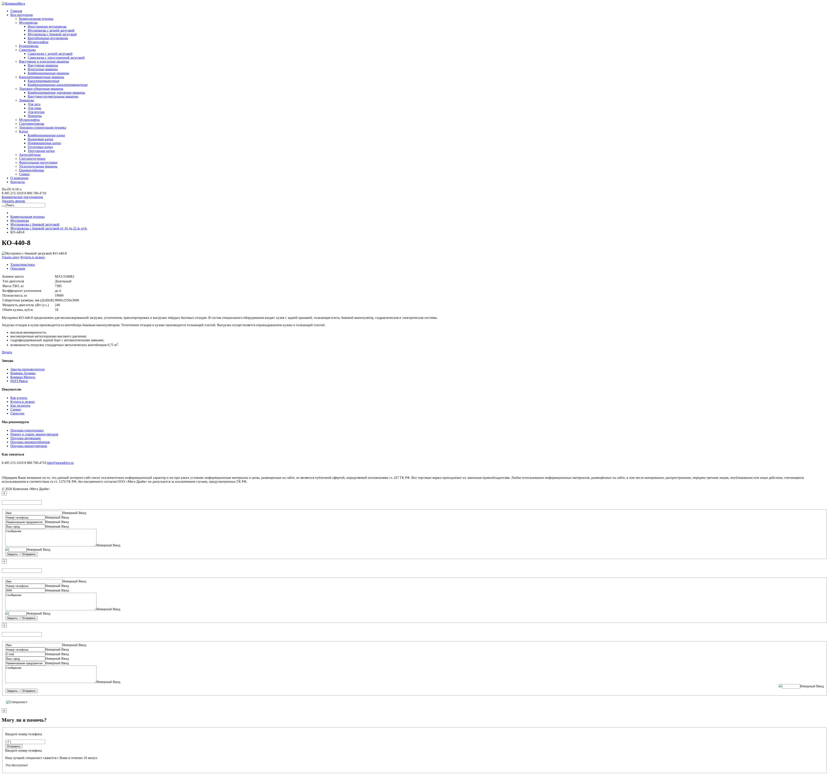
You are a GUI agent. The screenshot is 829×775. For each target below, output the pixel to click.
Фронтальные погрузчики (38, 162)
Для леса (34, 104)
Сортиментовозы (31, 123)
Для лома (34, 108)
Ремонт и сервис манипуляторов (34, 434)
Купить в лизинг (33, 257)
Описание (17, 268)
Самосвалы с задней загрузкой (50, 53)
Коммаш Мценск (22, 377)
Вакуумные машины (43, 65)
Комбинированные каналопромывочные (58, 85)
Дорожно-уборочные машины (41, 88)
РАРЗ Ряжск (19, 381)
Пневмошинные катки (44, 143)
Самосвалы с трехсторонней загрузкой (56, 57)
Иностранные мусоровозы (47, 26)
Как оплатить (20, 405)
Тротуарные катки (41, 151)
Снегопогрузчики (32, 158)
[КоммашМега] (13, 3)
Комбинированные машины (48, 73)
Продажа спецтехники (27, 430)
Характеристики (22, 264)
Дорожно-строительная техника (42, 127)
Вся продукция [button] (21, 15)
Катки (23, 131)
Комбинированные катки (46, 135)
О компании (19, 178)
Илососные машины (43, 69)
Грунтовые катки (40, 147)
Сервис (24, 174)
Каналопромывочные (43, 81)
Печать (7, 352)
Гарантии (17, 413)
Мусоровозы (28, 22)
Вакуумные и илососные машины (44, 61)
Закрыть (12, 554)
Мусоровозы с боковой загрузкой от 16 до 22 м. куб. (48, 228)
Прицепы (35, 116)
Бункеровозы (28, 46)
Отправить (29, 554)
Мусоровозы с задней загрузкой (51, 30)
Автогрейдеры (30, 155)
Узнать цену (11, 257)
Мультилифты (38, 42)
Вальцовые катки (40, 139)
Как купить (18, 398)
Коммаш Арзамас (23, 373)
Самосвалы (27, 50)
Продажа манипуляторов (28, 446)
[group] (22, 197)
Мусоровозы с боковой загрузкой (52, 34)
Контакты (17, 182)
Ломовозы (26, 100)
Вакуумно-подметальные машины (53, 96)
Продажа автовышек (25, 438)
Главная (16, 11)
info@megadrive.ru (60, 463)
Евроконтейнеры (31, 170)
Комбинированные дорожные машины (56, 92)
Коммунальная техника (36, 19)
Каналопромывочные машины (41, 77)
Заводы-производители (27, 369)
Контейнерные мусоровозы (48, 38)
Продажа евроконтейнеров (30, 442)
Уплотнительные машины (38, 166)
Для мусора (36, 112)
